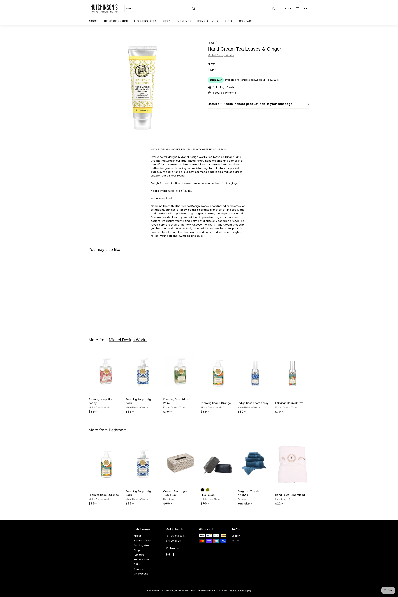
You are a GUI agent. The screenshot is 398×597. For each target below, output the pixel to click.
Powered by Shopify (240, 590)
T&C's (235, 540)
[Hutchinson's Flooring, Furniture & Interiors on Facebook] (173, 554)
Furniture (184, 21)
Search (236, 535)
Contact (246, 21)
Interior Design (116, 21)
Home (211, 42)
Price (211, 64)
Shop (166, 21)
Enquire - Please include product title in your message (250, 104)
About (93, 21)
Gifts (229, 21)
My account (141, 573)
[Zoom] (143, 87)
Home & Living (208, 21)
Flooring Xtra (145, 21)
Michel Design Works (221, 55)
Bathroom (118, 430)
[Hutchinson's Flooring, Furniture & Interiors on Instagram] (168, 554)
